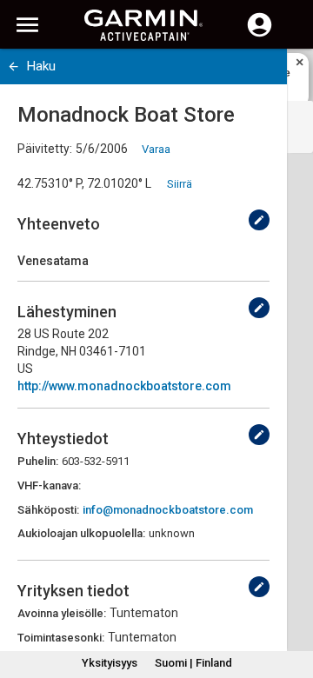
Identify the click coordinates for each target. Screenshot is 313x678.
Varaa (156, 149)
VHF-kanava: (49, 485)
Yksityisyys (109, 662)
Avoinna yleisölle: (61, 613)
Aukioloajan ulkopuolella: (81, 533)
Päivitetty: (44, 149)
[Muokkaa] (259, 219)
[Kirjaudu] (259, 35)
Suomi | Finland (193, 662)
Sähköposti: (48, 509)
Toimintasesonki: (60, 637)
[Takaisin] (13, 66)
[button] (291, 599)
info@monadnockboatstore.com (168, 509)
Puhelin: (37, 461)
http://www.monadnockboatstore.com (124, 386)
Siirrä (179, 183)
